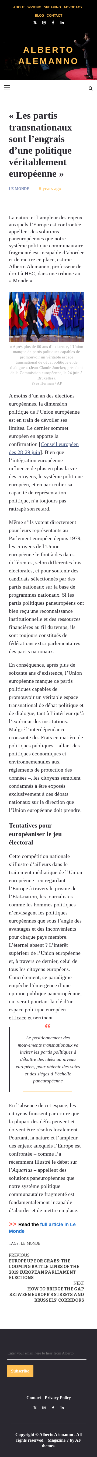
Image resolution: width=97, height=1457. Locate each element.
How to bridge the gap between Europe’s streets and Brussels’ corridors (46, 1292)
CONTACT (54, 15)
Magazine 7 (58, 1440)
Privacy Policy (58, 1397)
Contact (33, 1397)
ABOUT (19, 6)
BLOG (39, 15)
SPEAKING (52, 6)
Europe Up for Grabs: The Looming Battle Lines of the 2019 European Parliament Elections (44, 1266)
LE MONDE (19, 189)
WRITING (34, 6)
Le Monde (30, 1243)
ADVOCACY (73, 6)
